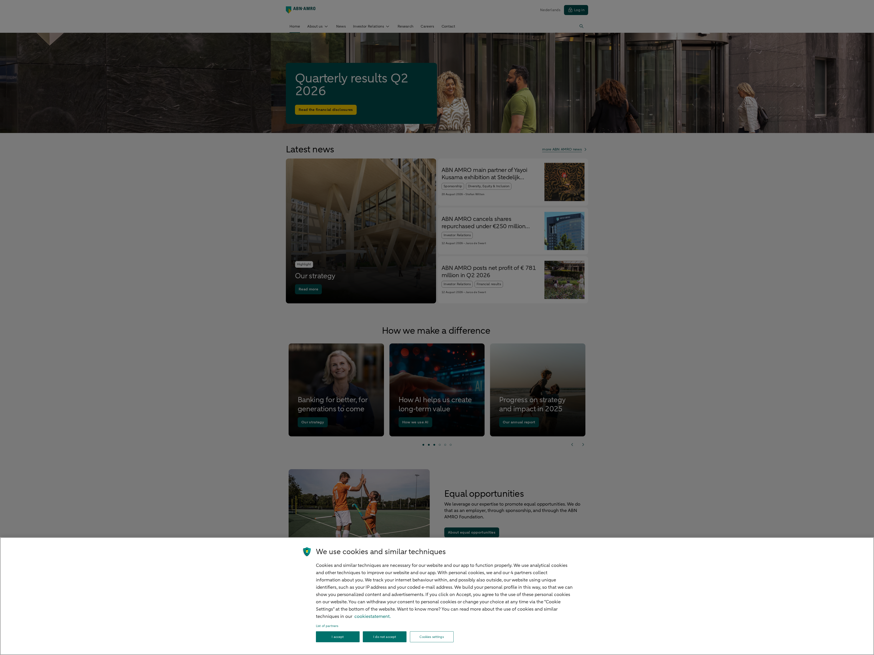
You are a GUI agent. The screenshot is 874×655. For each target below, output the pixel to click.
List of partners (327, 626)
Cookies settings (431, 637)
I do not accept (384, 637)
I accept (338, 637)
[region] (437, 596)
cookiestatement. (372, 616)
